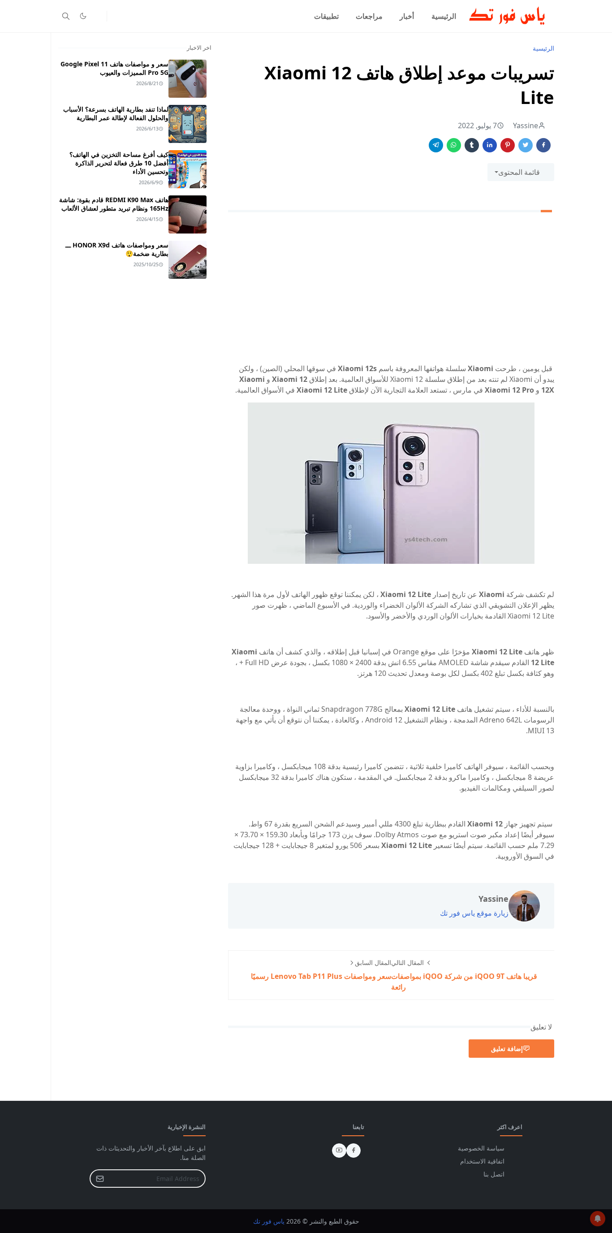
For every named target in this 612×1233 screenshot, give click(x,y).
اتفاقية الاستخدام (482, 1161)
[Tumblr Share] (472, 145)
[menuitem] (444, 16)
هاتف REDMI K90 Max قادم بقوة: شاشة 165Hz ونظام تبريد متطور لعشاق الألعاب (113, 203)
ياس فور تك (268, 1221)
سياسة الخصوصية (481, 1148)
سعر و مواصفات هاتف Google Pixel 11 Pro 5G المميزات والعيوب (114, 68)
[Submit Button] (100, 1178)
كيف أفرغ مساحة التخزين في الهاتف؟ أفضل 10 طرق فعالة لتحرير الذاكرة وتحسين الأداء (118, 163)
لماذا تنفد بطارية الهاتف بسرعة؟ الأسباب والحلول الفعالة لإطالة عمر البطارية (115, 113)
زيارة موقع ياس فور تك (474, 913)
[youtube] (339, 1150)
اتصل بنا (493, 1174)
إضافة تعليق (507, 1048)
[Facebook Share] (543, 145)
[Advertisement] (391, 289)
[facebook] (353, 1150)
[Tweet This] (525, 145)
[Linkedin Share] (490, 145)
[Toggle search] (66, 16)
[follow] (98, 16)
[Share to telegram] (436, 145)
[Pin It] (507, 145)
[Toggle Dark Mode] (83, 16)
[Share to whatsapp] (454, 145)
